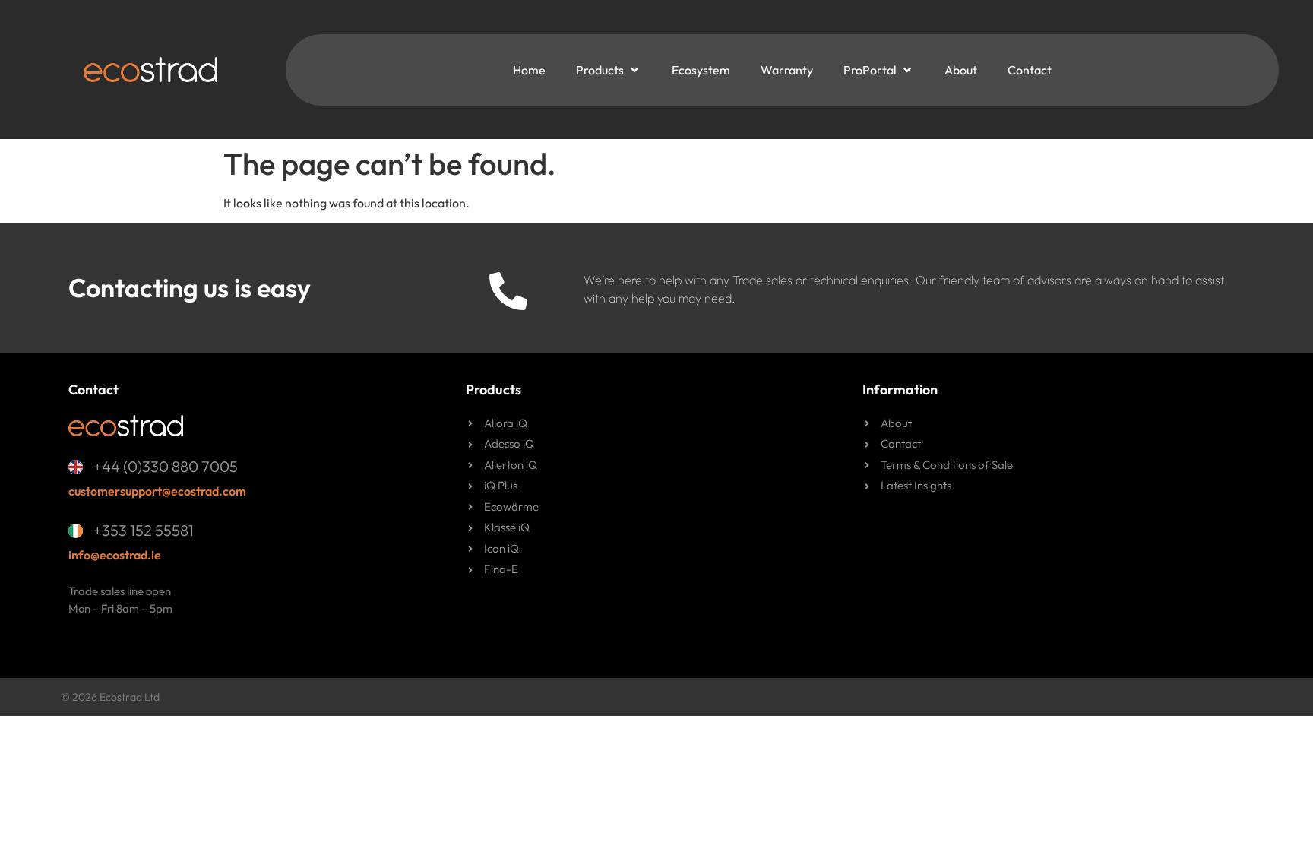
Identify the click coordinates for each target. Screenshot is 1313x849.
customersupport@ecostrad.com (157, 491)
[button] (608, 70)
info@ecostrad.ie (114, 554)
